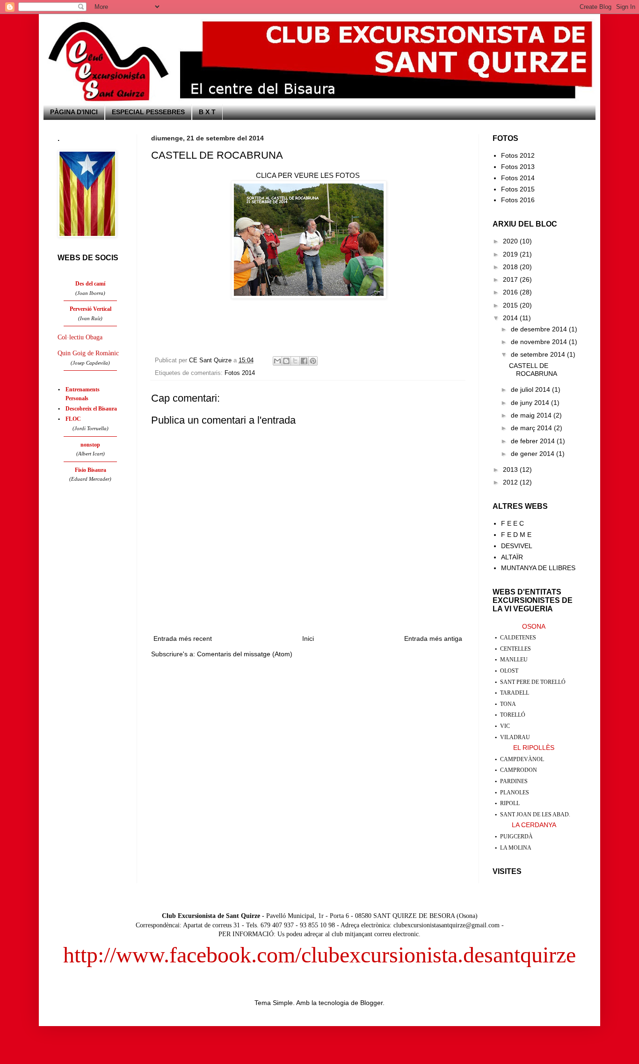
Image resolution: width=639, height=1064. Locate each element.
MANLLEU (514, 659)
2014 (511, 318)
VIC (505, 726)
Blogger (371, 1002)
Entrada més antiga (433, 638)
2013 (511, 469)
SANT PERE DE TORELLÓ (533, 682)
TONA (508, 704)
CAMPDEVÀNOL (522, 759)
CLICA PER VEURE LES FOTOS (308, 175)
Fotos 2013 (518, 166)
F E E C (512, 523)
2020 (511, 241)
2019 (511, 254)
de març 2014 (532, 428)
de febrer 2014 (534, 441)
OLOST (509, 671)
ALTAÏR (512, 557)
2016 (511, 292)
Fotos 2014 (240, 373)
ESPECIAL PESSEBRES (148, 112)
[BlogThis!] (286, 361)
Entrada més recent (182, 638)
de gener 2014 (533, 453)
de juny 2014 (531, 402)
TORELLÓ (512, 715)
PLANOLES (514, 792)
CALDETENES (518, 637)
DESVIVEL (516, 546)
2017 (511, 279)
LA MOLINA (515, 847)
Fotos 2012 (518, 155)
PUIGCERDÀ (516, 836)
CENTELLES (515, 649)
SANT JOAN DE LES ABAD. (535, 814)
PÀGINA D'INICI (74, 112)
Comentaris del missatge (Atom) (244, 654)
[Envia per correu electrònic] (277, 361)
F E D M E (516, 534)
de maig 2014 (532, 415)
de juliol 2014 (531, 389)
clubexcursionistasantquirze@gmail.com (446, 925)
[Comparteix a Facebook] (304, 361)
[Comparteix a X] (295, 361)
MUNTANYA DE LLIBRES (538, 568)
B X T (207, 112)
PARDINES (514, 781)
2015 (511, 305)
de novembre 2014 (540, 341)
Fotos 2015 (518, 189)
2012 (511, 482)
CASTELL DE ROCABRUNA (533, 369)
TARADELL (514, 693)
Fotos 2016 (518, 200)
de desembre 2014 (540, 329)
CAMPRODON (518, 770)
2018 (511, 267)
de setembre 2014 (539, 354)
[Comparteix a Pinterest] (313, 361)
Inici (308, 638)
